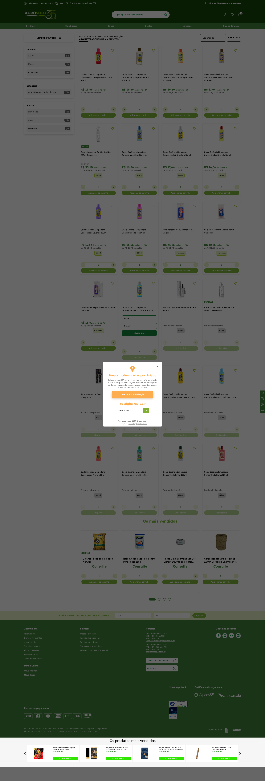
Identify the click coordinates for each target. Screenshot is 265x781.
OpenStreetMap (141, 424)
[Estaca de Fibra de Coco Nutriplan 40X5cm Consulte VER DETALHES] (197, 759)
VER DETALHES (65, 758)
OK (146, 410)
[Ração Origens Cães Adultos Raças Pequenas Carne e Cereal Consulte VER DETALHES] (144, 759)
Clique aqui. (142, 421)
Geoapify (131, 424)
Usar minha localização (133, 394)
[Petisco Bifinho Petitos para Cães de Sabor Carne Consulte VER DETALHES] (38, 759)
